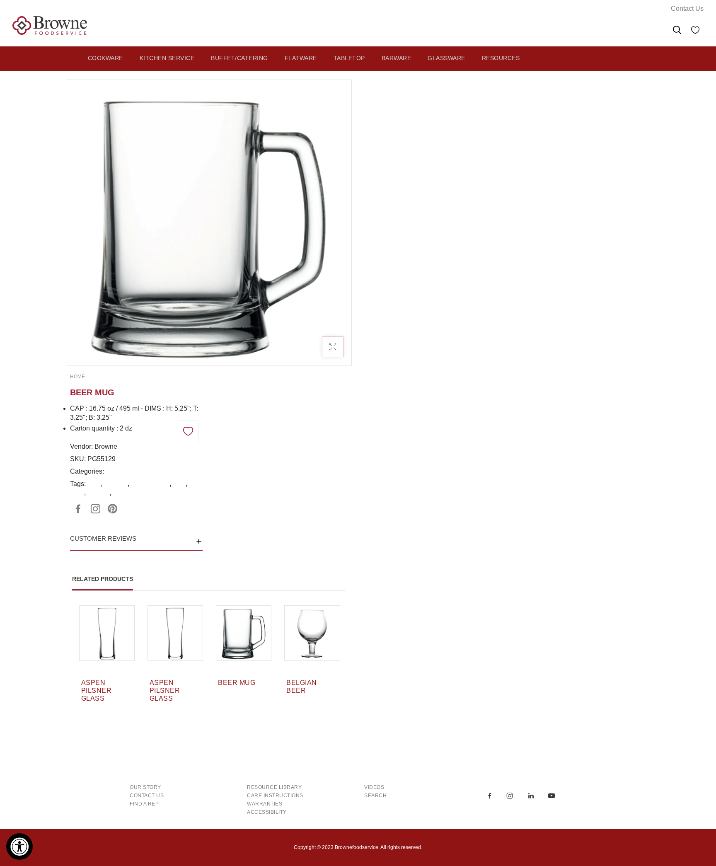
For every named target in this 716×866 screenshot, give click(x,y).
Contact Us (687, 8)
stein (77, 492)
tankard (98, 492)
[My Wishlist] (695, 31)
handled (116, 483)
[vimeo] (113, 509)
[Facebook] (78, 509)
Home (77, 377)
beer (93, 483)
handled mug (150, 483)
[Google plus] (95, 509)
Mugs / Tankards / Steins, (142, 471)
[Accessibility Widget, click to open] (19, 846)
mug (179, 483)
